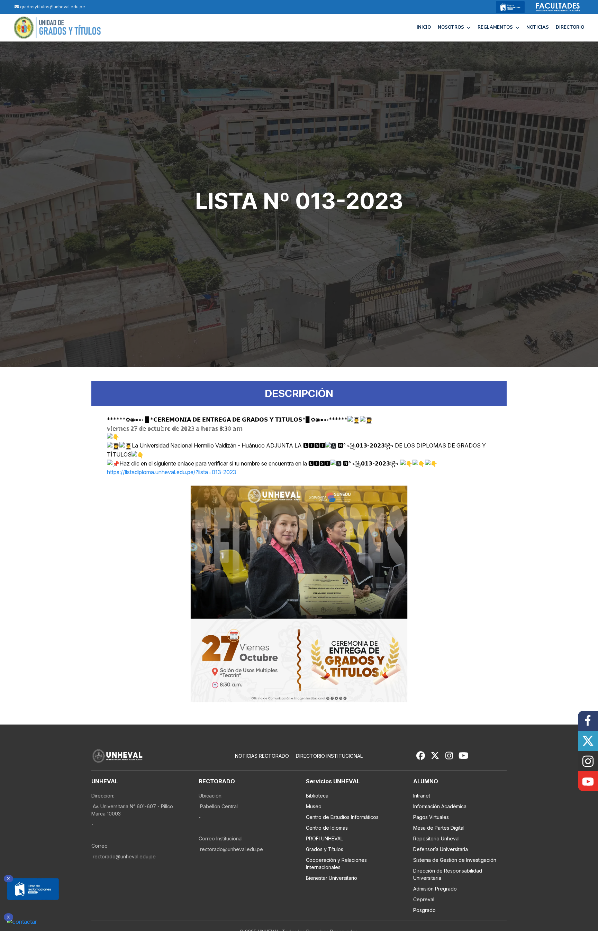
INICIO (424, 27)
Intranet (421, 796)
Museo (313, 806)
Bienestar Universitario (331, 878)
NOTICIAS (537, 27)
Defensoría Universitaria (440, 849)
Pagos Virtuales (431, 817)
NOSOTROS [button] (451, 27)
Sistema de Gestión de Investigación (454, 860)
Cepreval (423, 899)
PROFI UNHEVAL (324, 838)
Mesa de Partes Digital (438, 828)
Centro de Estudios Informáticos (342, 817)
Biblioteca (317, 796)
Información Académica (439, 806)
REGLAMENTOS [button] (495, 27)
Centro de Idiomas (327, 828)
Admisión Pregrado (435, 889)
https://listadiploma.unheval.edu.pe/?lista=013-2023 (171, 472)
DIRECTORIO (570, 27)
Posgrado (424, 910)
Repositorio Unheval (436, 838)
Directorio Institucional (329, 756)
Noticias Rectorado (262, 756)
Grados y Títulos (324, 849)
